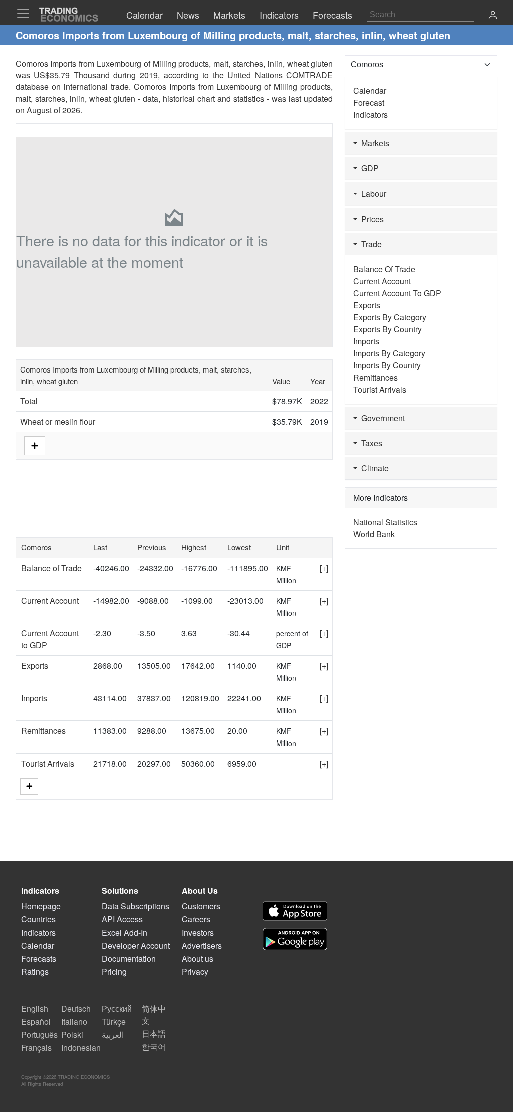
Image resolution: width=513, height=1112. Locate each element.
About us (197, 958)
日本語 (154, 1033)
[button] (492, 16)
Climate (373, 468)
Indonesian (81, 1047)
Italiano (74, 1021)
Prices (370, 219)
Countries (38, 919)
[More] (29, 786)
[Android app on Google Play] (295, 939)
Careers (196, 919)
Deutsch (76, 1008)
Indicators (370, 114)
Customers (201, 906)
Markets (373, 143)
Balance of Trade (51, 568)
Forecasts (38, 958)
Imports (34, 698)
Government (381, 418)
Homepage (41, 906)
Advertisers (202, 945)
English (34, 1008)
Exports (34, 665)
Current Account (50, 600)
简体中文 (154, 1014)
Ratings (35, 971)
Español (36, 1021)
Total (29, 401)
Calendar (369, 90)
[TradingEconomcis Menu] (26, 13)
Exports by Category (389, 317)
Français (36, 1047)
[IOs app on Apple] (295, 911)
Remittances (43, 730)
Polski (72, 1034)
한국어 (154, 1046)
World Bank (374, 534)
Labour (371, 193)
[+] (324, 568)
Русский (117, 1008)
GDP (368, 168)
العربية (113, 1034)
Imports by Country (387, 365)
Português (39, 1034)
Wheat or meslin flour (57, 421)
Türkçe (114, 1021)
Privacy (195, 971)
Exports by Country (387, 329)
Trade (369, 244)
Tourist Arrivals (47, 763)
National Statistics (385, 522)
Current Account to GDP (397, 293)
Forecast (368, 102)
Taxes (369, 443)
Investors (198, 932)
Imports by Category (389, 353)
